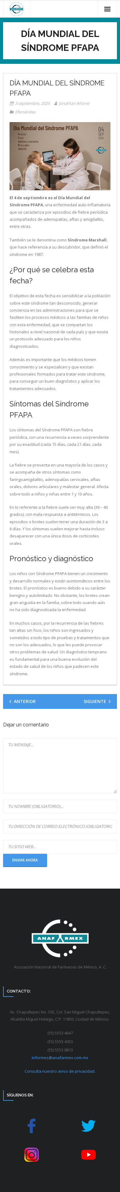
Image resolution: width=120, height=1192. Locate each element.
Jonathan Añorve (74, 103)
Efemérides (25, 112)
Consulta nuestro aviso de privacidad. (60, 1071)
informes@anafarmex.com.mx (60, 1057)
